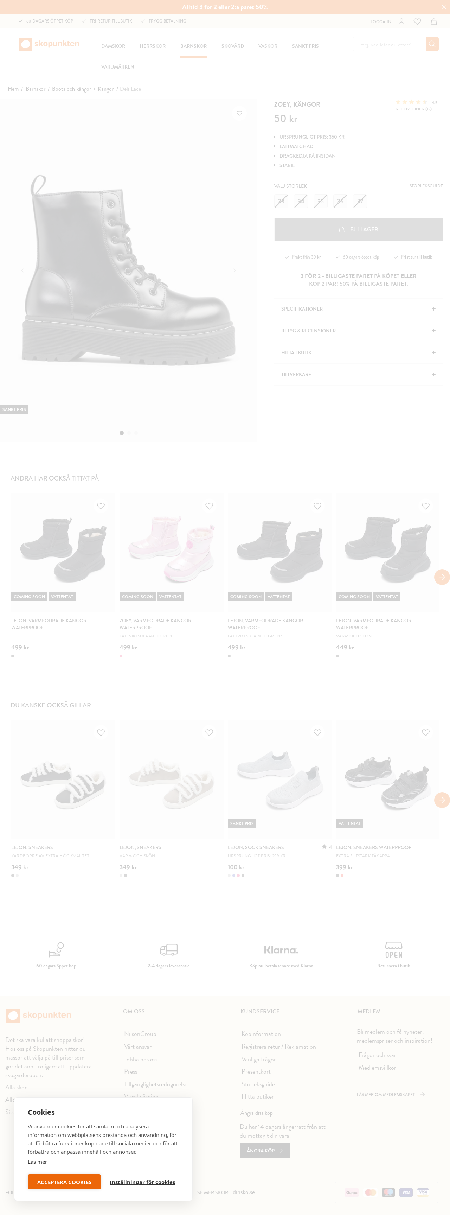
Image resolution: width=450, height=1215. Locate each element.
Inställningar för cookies (142, 1181)
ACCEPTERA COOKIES (64, 1181)
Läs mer (37, 1161)
